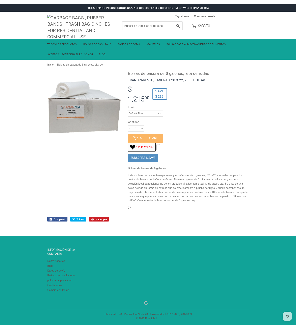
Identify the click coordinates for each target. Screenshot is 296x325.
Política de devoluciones (61, 275)
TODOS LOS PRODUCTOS (62, 44)
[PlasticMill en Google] (147, 303)
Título (131, 107)
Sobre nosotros (56, 260)
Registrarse (182, 16)
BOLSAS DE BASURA (96, 44)
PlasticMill (151, 318)
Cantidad (133, 121)
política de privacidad (59, 280)
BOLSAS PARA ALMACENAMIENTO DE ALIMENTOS (196, 44)
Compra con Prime (58, 290)
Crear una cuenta (204, 16)
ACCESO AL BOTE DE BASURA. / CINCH (70, 54)
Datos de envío (56, 270)
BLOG (102, 54)
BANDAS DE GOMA (129, 44)
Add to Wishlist (144, 146)
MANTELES (153, 44)
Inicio (50, 64)
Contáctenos (54, 285)
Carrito (204, 25)
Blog (50, 265)
